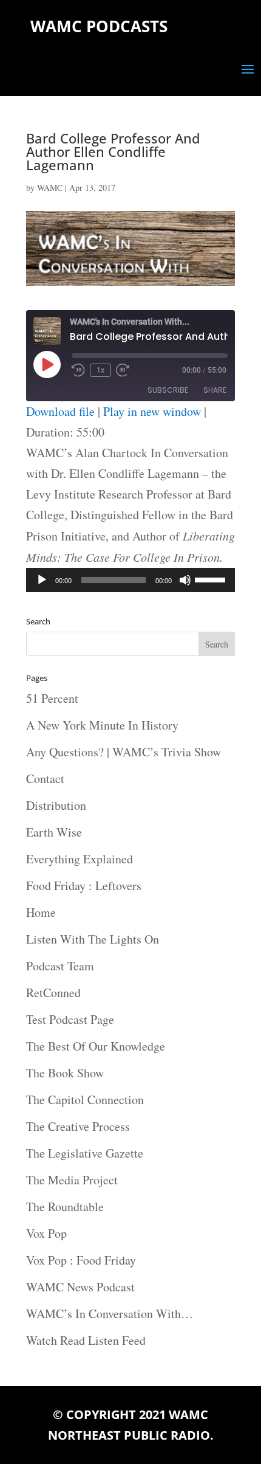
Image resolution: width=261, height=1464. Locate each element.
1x (100, 370)
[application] (130, 580)
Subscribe (167, 390)
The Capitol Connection (85, 1099)
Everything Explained (79, 859)
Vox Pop (46, 1233)
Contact (45, 778)
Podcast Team (60, 966)
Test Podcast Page (70, 1019)
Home (41, 912)
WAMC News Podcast (80, 1287)
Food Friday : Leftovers (83, 885)
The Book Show (65, 1073)
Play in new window (152, 411)
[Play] (42, 580)
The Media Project (72, 1180)
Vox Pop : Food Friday (81, 1260)
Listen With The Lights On (92, 939)
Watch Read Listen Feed (86, 1340)
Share (214, 390)
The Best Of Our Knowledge (95, 1046)
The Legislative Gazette (84, 1153)
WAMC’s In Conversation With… (109, 1313)
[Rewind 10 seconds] (78, 370)
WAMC (50, 187)
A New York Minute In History (102, 725)
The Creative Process (78, 1126)
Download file (60, 411)
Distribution (56, 805)
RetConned (53, 992)
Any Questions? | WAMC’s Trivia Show (123, 752)
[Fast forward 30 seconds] (122, 370)
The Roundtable (65, 1206)
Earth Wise (54, 832)
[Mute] (185, 580)
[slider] (212, 579)
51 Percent (52, 698)
